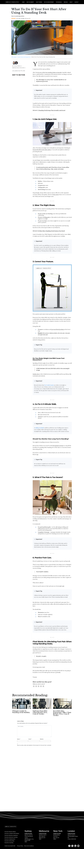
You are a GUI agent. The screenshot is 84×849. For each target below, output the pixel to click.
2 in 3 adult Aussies (49, 385)
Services (66, 2)
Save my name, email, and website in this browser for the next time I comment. (34, 745)
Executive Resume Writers (10, 831)
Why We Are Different (49, 2)
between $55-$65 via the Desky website (42, 149)
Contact (76, 2)
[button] (21, 66)
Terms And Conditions (29, 845)
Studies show (36, 374)
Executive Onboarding (9, 840)
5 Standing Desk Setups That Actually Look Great (51, 110)
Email (30, 739)
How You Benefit (30, 2)
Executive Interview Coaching (11, 837)
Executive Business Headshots (11, 835)
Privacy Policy (20, 845)
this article (56, 194)
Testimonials (59, 2)
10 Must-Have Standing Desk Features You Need (51, 231)
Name (18, 739)
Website (41, 739)
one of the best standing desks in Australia (51, 72)
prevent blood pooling (58, 329)
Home (23, 2)
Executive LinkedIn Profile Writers (12, 833)
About (71, 2)
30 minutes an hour (58, 445)
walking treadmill (39, 427)
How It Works (39, 2)
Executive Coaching (9, 842)
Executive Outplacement (10, 839)
